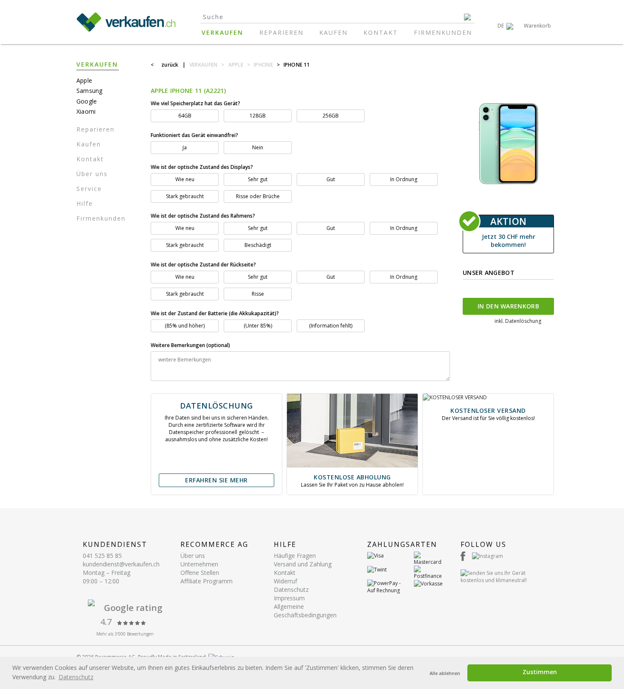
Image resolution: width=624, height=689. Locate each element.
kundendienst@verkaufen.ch (121, 564)
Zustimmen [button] (540, 672)
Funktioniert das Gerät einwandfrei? (194, 135)
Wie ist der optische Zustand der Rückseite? (204, 264)
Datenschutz (291, 589)
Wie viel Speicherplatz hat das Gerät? (195, 103)
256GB (331, 115)
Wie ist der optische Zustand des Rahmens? (203, 215)
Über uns (92, 174)
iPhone (263, 64)
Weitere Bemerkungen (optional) (190, 345)
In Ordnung (403, 179)
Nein (257, 147)
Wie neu (184, 179)
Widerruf (285, 581)
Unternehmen (199, 564)
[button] (505, 26)
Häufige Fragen (295, 556)
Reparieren (281, 32)
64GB (184, 115)
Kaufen (333, 32)
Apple (236, 64)
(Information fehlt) (330, 325)
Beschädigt (258, 245)
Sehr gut (257, 179)
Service (89, 189)
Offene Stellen (199, 573)
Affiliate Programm (206, 581)
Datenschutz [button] (76, 677)
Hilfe (84, 203)
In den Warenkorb (508, 306)
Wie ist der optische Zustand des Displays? (202, 167)
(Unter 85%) (258, 325)
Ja (185, 147)
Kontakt (380, 32)
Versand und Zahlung (303, 564)
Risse (258, 293)
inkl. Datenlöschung (518, 321)
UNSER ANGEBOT (488, 273)
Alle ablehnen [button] (445, 673)
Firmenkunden (443, 32)
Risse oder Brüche (258, 196)
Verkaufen (222, 32)
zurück (170, 64)
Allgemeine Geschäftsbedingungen (305, 610)
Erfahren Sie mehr (216, 480)
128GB (258, 115)
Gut (330, 179)
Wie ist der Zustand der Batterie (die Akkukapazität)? (215, 313)
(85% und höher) (185, 325)
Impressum (289, 598)
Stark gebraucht (185, 196)
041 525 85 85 (102, 556)
